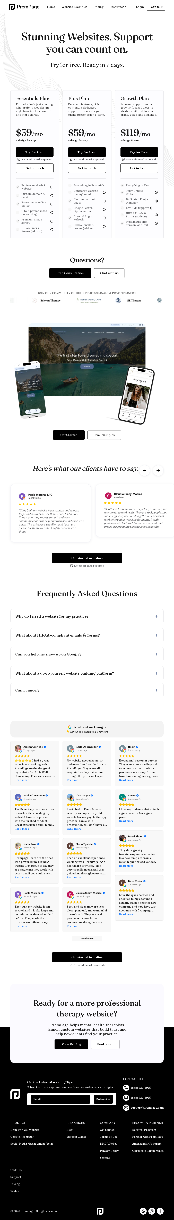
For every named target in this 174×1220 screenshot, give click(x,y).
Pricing (98, 6)
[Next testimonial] (158, 470)
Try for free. (34, 152)
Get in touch (35, 168)
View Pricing (71, 1044)
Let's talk (156, 6)
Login (140, 6)
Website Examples (75, 6)
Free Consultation (70, 273)
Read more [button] (22, 780)
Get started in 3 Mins (87, 558)
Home (51, 6)
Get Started (69, 435)
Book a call (105, 1044)
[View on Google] (18, 748)
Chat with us (109, 273)
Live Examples (104, 435)
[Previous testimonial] (144, 470)
